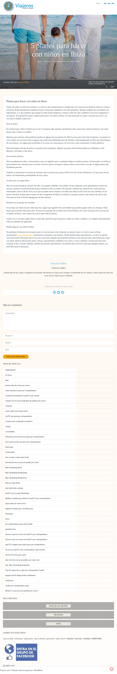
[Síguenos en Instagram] (112, 3)
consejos (87, 638)
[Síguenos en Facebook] (105, 3)
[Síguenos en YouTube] (109, 3)
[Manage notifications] (111, 669)
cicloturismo (19, 639)
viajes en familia (8, 639)
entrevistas (78, 639)
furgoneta (70, 639)
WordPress (38, 670)
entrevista (96, 638)
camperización (28, 639)
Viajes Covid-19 (60, 639)
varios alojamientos (25, 235)
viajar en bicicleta (39, 639)
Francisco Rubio (23, 82)
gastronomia (50, 639)
